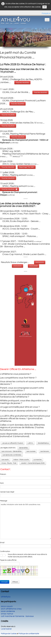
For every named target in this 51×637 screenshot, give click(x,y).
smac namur (7, 614)
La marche (38, 459)
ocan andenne (8, 611)
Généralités (23, 448)
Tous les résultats (22, 82)
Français (46, 13)
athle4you (5, 597)
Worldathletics (43, 443)
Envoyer (5, 582)
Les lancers (44, 451)
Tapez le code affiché (8, 560)
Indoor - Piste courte (21, 459)
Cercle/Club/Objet (7, 492)
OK (44, 7)
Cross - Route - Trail (9, 463)
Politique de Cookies (8, 634)
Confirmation (5, 551)
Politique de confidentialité (29, 634)
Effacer (15, 582)
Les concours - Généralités (12, 451)
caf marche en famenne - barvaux (17, 616)
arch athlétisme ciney (11, 609)
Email (2, 542)
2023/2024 (40, 262)
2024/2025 (17, 266)
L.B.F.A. (30, 443)
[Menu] (47, 19)
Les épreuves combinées (12, 455)
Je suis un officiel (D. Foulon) (12, 443)
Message (3, 501)
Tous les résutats (8, 167)
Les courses (30, 451)
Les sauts (5, 459)
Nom (2, 483)
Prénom (3, 474)
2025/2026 (33, 266)
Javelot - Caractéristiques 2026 (32, 463)
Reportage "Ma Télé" (26, 167)
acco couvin (7, 606)
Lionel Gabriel (6, 629)
